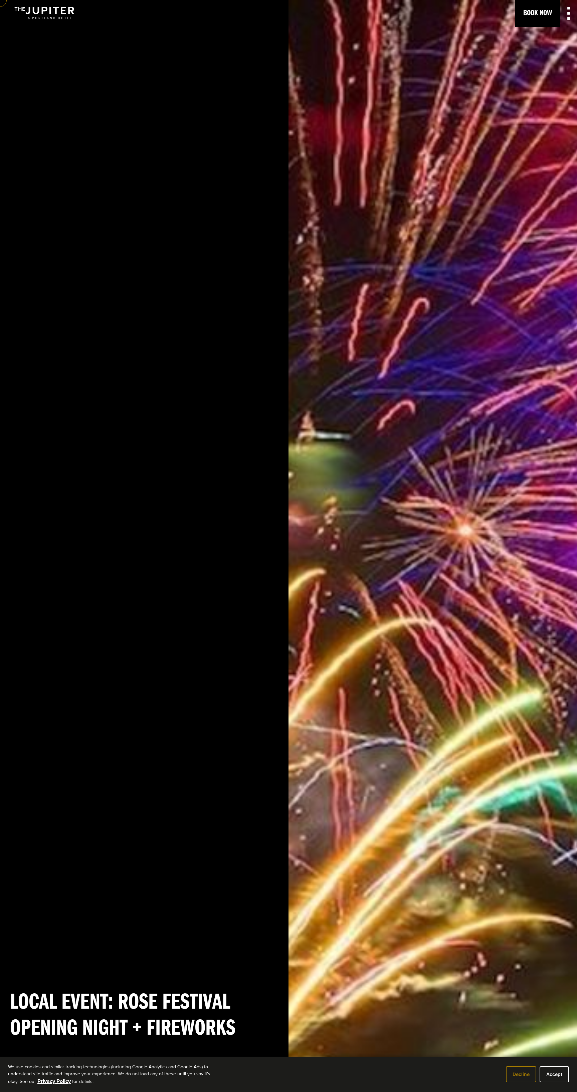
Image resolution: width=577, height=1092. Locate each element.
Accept (554, 1074)
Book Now (537, 13)
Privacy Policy (54, 1081)
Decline (521, 1074)
